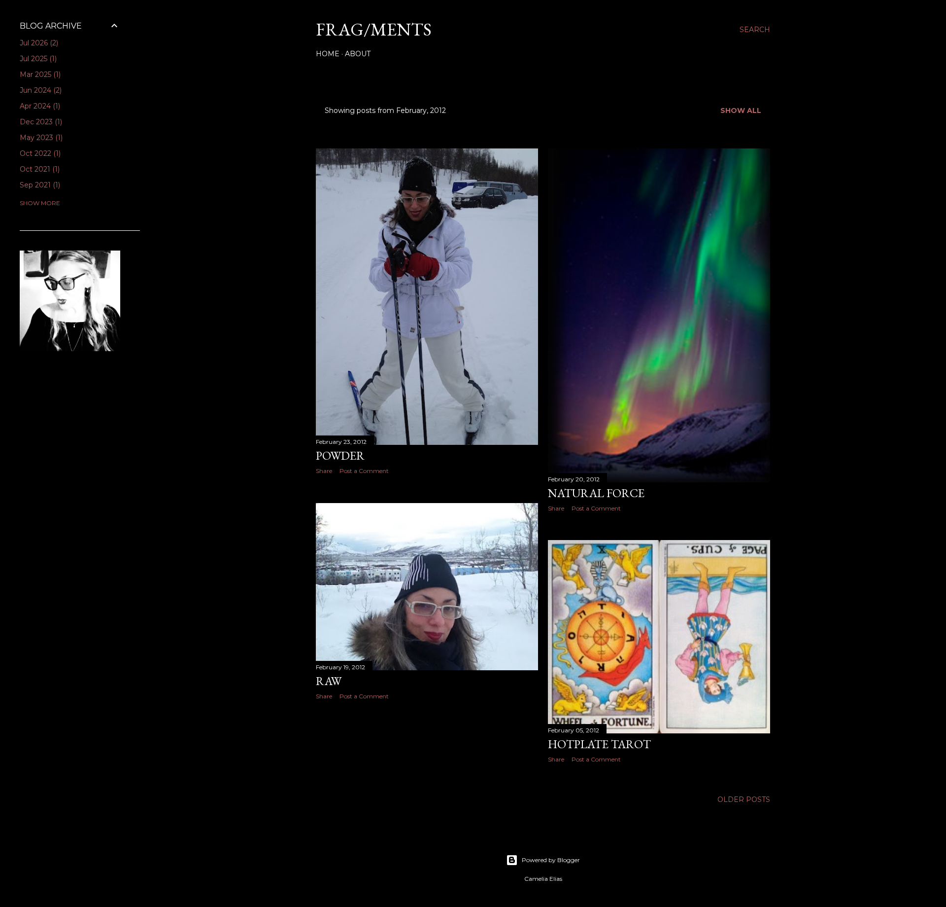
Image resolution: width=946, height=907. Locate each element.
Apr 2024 (39, 106)
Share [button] (324, 470)
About (358, 53)
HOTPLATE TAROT (599, 744)
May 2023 (40, 137)
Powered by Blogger (551, 860)
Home (327, 53)
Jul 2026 (38, 42)
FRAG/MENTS (374, 29)
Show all (740, 110)
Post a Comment (364, 470)
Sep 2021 (39, 185)
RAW (328, 681)
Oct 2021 (39, 169)
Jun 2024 (40, 90)
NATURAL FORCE (596, 493)
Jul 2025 (37, 58)
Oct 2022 (39, 153)
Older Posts (743, 799)
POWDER (340, 455)
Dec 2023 (40, 121)
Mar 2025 (39, 74)
